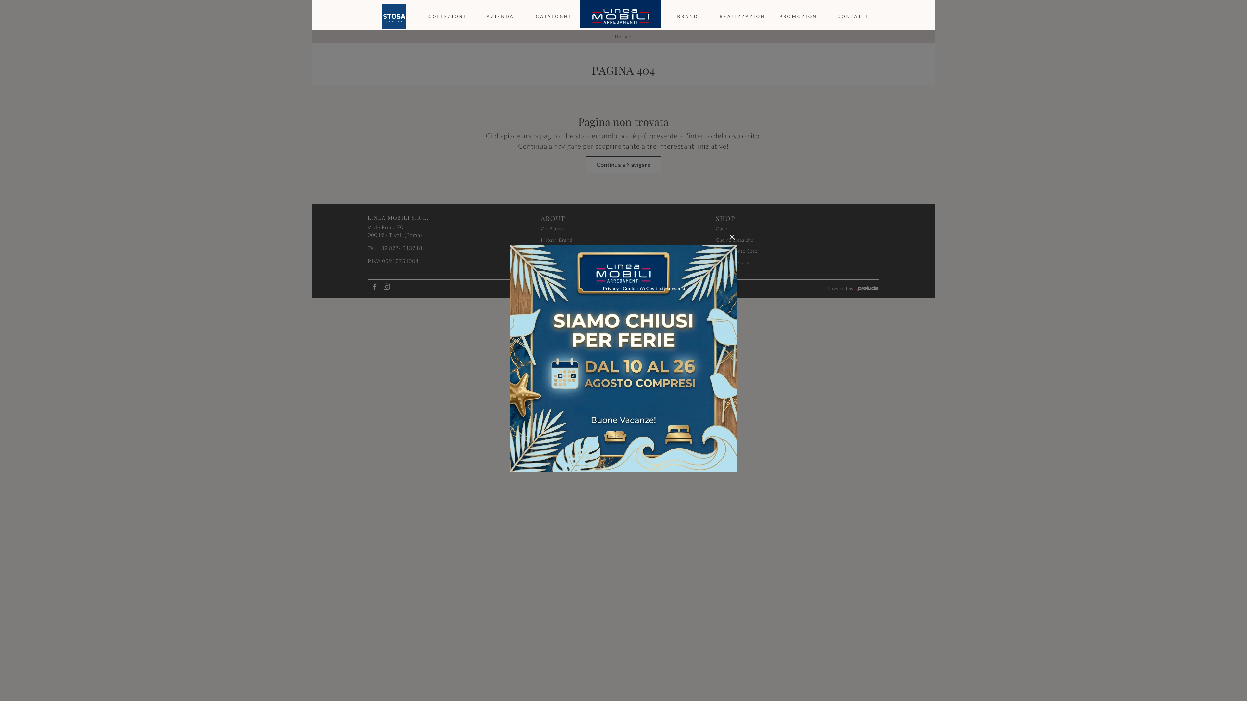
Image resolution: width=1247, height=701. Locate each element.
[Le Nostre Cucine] (394, 16)
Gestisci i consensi (665, 288)
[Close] (732, 237)
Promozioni (799, 16)
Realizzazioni (744, 16)
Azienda (500, 16)
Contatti (853, 16)
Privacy (611, 288)
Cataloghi (553, 16)
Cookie (630, 288)
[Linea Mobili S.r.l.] (620, 16)
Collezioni (447, 16)
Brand (688, 16)
